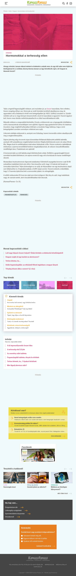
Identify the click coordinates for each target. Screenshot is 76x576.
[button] (67, 3)
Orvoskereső (9, 517)
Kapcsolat (38, 566)
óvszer (49, 109)
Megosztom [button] (65, 62)
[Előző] (64, 277)
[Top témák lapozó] (38, 277)
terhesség (24, 194)
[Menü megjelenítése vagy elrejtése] (6, 3)
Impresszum (49, 564)
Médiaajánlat (61, 564)
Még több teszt (63, 493)
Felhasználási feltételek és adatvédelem (26, 564)
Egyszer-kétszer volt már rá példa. (35, 538)
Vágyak (15, 11)
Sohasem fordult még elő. (32, 536)
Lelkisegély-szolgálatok (13, 510)
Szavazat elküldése (43, 546)
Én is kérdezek (56, 436)
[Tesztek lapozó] (38, 468)
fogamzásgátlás (10, 194)
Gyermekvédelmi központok (15, 513)
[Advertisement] (38, 224)
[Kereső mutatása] (63, 3)
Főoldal (5, 11)
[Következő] (70, 277)
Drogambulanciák (11, 507)
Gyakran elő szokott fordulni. (33, 541)
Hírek (10, 11)
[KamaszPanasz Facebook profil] (38, 455)
